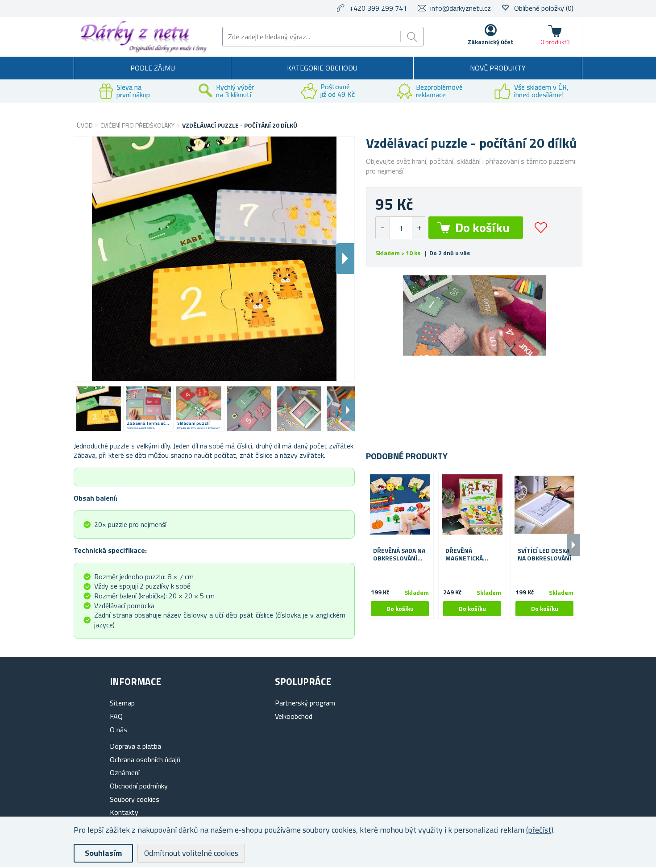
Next (348, 410)
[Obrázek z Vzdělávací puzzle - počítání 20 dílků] (99, 408)
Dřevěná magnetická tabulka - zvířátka (464, 554)
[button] (419, 228)
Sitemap (122, 702)
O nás (118, 729)
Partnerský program (305, 702)
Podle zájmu (152, 67)
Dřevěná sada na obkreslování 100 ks (399, 554)
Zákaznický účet (490, 41)
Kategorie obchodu (322, 67)
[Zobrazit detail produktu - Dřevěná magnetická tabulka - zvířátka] (472, 504)
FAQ (116, 716)
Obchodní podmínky (139, 785)
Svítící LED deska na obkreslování (544, 554)
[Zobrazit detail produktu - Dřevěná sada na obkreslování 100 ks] (399, 504)
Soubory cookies (134, 799)
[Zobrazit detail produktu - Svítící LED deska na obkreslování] (544, 504)
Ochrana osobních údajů (145, 759)
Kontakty (124, 812)
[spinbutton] (401, 228)
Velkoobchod (293, 716)
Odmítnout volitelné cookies (191, 853)
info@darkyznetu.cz (460, 8)
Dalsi (345, 258)
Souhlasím (103, 853)
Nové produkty (498, 67)
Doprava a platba (135, 746)
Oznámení (125, 772)
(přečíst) (539, 830)
